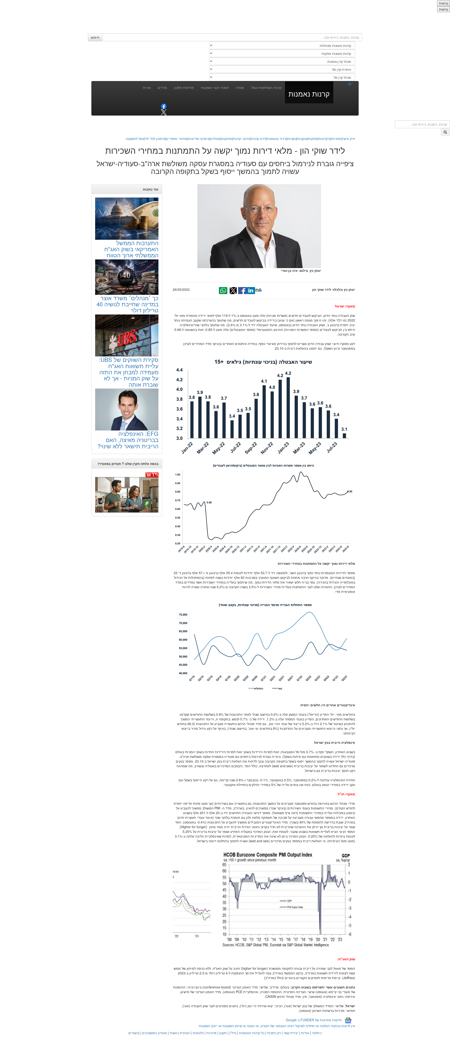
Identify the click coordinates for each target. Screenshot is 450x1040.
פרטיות (211, 1032)
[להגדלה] (264, 455)
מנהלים (215, 138)
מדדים (162, 87)
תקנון (223, 1032)
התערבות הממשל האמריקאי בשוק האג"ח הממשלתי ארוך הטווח (131, 249)
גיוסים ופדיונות (198, 138)
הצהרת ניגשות (180, 1032)
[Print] (260, 290)
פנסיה (240, 87)
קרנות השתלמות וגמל (266, 87)
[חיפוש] (344, 83)
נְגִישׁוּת (443, 3)
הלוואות (198, 1032)
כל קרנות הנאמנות (251, 1032)
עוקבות (302, 138)
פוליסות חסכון (184, 87)
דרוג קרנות (258, 138)
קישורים (133, 1032)
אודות (305, 1032)
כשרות (291, 138)
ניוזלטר (317, 1032)
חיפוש (95, 37)
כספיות (337, 138)
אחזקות (226, 138)
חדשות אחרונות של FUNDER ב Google (314, 1020)
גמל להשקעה (135, 138)
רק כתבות (274, 1032)
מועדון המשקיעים (154, 1032)
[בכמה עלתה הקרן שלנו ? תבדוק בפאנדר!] (126, 492)
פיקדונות (325, 138)
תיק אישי (349, 138)
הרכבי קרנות (241, 138)
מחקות (313, 138)
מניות (147, 87)
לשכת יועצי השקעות (215, 87)
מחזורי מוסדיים (176, 138)
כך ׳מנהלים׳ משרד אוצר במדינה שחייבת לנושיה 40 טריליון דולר (127, 304)
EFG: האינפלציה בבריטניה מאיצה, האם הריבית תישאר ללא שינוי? (128, 439)
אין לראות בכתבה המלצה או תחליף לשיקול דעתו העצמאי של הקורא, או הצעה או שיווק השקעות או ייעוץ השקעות (277, 1025)
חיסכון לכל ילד (155, 138)
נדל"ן (232, 1032)
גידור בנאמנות (276, 138)
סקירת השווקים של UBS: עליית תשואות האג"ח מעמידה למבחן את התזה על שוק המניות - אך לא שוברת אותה (128, 371)
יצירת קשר (291, 1032)
